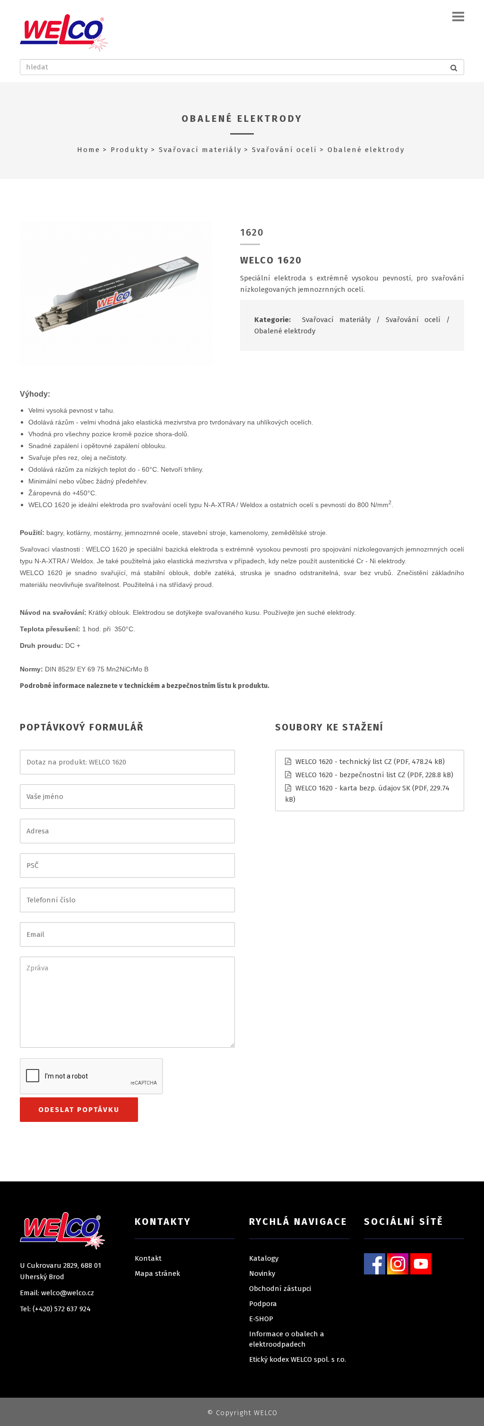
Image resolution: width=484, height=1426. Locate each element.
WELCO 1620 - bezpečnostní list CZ (350, 775)
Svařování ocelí (284, 149)
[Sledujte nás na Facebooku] (374, 1263)
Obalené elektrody (242, 118)
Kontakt (148, 1258)
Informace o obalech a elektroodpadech (286, 1339)
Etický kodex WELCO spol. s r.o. (297, 1359)
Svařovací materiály (200, 149)
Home (88, 149)
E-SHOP (261, 1319)
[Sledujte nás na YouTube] (421, 1263)
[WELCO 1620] (116, 293)
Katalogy (263, 1258)
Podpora (263, 1303)
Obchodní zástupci (280, 1288)
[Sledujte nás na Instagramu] (397, 1263)
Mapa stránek (157, 1273)
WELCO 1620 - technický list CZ (343, 761)
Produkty (129, 149)
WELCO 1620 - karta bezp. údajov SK (352, 788)
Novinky (262, 1273)
